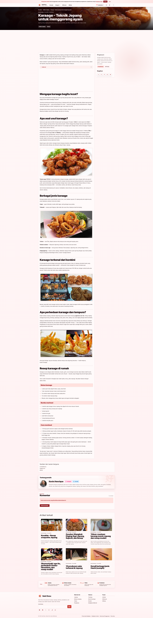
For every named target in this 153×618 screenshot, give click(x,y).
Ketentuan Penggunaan (105, 616)
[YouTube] (39, 610)
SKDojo (70, 5)
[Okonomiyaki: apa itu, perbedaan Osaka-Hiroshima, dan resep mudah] (51, 554)
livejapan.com (42, 468)
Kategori (57, 5)
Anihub (104, 597)
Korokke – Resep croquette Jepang (49, 536)
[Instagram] (49, 610)
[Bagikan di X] (101, 74)
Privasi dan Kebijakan (86, 616)
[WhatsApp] (55, 610)
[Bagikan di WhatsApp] (107, 74)
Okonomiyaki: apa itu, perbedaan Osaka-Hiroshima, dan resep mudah (51, 566)
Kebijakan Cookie (99, 1)
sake (47, 406)
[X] (46, 610)
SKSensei (64, 5)
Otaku (75, 601)
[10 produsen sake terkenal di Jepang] (76, 554)
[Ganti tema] (106, 5)
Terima (105, 1)
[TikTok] (52, 610)
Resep (48, 26)
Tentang (90, 597)
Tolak (110, 1)
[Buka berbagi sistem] (98, 74)
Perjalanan (76, 603)
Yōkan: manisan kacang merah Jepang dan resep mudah (101, 536)
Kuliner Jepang (46, 9)
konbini (57, 265)
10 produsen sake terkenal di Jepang (74, 567)
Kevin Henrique (41, 12)
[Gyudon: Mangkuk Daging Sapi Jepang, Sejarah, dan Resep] (76, 525)
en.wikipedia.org (43, 466)
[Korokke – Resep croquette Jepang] (51, 525)
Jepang (76, 597)
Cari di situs (40, 604)
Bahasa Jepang (77, 599)
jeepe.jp (41, 470)
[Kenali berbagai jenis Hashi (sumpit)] (101, 554)
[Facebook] (42, 610)
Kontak (90, 601)
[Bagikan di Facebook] (104, 74)
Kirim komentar (44, 505)
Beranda (51, 5)
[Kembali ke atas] (113, 5)
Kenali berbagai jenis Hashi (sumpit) (100, 567)
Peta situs (113, 616)
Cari (69, 606)
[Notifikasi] (109, 5)
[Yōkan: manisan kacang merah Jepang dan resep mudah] (101, 525)
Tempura (42, 320)
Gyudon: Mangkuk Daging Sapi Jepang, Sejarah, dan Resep (75, 536)
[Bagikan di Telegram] (110, 74)
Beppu (76, 136)
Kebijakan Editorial (92, 603)
